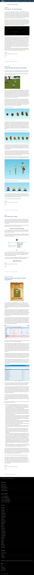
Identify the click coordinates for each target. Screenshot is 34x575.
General (11, 276)
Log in (2, 565)
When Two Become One (4, 487)
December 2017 (3, 513)
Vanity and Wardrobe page (12, 220)
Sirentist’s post (16, 442)
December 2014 (3, 531)
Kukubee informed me (18, 195)
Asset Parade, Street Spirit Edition (16, 68)
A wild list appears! (3, 484)
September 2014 (3, 535)
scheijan (12, 271)
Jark (11, 474)
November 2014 (3, 532)
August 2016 (3, 517)
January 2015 (3, 529)
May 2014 (2, 541)
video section (13, 407)
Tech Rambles (6, 7)
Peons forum (18, 305)
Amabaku (24, 38)
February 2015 (3, 528)
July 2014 (2, 538)
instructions (27, 437)
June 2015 (2, 525)
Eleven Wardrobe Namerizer (18, 228)
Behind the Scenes (7, 66)
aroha (12, 61)
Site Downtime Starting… (4, 490)
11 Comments (15, 61)
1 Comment (14, 474)
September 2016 (3, 516)
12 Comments (16, 271)
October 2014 (3, 534)
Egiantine (25, 41)
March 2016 (2, 519)
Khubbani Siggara (24, 362)
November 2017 (3, 514)
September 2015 (3, 522)
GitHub (11, 16)
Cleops (23, 314)
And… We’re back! (3, 489)
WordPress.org (3, 570)
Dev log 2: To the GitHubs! (13, 9)
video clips (23, 388)
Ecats (25, 314)
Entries (2, 567)
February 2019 (3, 510)
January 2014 (3, 547)
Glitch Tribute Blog (7, 315)
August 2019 (3, 507)
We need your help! (11, 216)
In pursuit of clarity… (4, 486)
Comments (3, 568)
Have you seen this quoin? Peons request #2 (15, 278)
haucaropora (2, 500)
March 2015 (2, 526)
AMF (21, 42)
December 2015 (3, 520)
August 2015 (3, 523)
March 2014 (2, 544)
